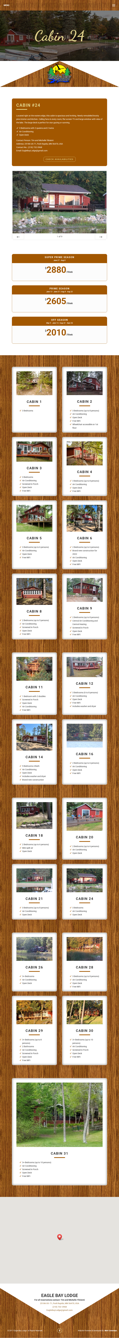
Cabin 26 (34, 967)
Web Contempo (111, 1331)
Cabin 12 (84, 684)
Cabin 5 (34, 538)
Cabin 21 (34, 899)
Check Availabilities (59, 159)
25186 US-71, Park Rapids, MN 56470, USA (59, 1303)
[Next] (101, 236)
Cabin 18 (34, 835)
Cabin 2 (84, 402)
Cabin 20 (84, 837)
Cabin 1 (34, 402)
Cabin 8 (34, 611)
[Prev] (18, 236)
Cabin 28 (84, 967)
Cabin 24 (84, 899)
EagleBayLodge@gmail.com (59, 1310)
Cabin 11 (34, 687)
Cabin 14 (34, 757)
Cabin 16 (84, 754)
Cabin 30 (84, 1031)
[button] (60, 1237)
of (59, 236)
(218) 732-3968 (59, 1307)
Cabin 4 (84, 472)
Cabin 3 (34, 468)
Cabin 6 (84, 538)
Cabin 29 (34, 1031)
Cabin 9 (84, 608)
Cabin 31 (59, 1153)
